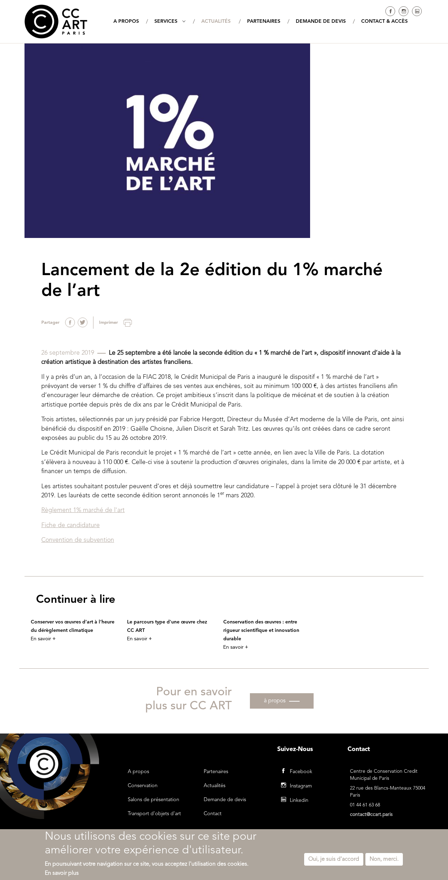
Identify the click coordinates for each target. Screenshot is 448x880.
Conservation (143, 786)
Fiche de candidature (70, 525)
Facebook (390, 11)
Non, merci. (384, 859)
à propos (275, 701)
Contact (213, 814)
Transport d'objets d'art (154, 814)
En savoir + (43, 638)
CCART (56, 21)
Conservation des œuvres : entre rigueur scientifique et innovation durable (261, 630)
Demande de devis (225, 800)
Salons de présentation (153, 800)
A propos (138, 772)
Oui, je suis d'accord (333, 859)
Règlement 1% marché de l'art (83, 510)
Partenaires (216, 772)
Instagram (403, 11)
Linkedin (417, 11)
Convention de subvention (77, 540)
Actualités (214, 786)
